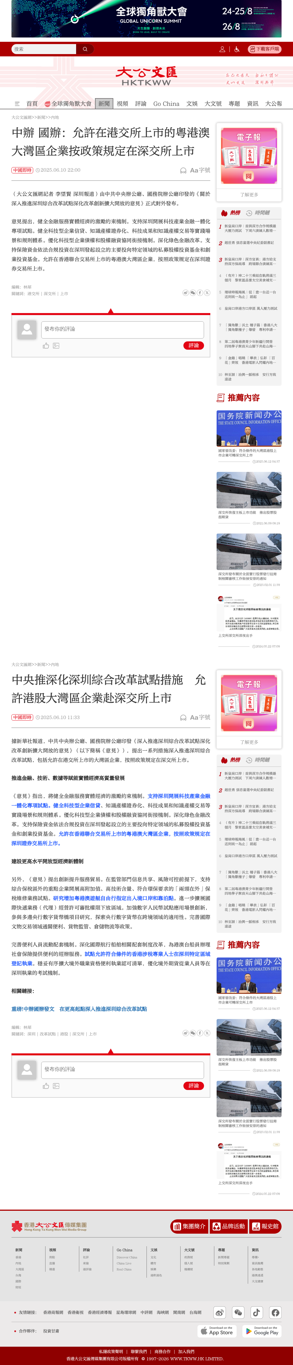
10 (220, 375)
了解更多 (249, 194)
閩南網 (179, 1312)
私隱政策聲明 (111, 1351)
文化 (153, 1257)
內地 (55, 117)
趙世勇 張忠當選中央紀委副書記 (249, 243)
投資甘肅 (51, 1331)
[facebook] (200, 1033)
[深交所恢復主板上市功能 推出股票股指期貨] (249, 490)
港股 (64, 1034)
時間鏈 (262, 213)
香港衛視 (76, 1312)
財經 (18, 1287)
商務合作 (163, 1351)
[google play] (262, 1331)
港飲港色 (156, 1275)
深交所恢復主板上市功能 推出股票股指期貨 (247, 515)
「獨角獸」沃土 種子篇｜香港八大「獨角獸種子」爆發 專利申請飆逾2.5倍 (251, 327)
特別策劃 (223, 1263)
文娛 (154, 1250)
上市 (64, 294)
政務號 (188, 1257)
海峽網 (163, 1312)
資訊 (255, 1250)
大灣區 (19, 1269)
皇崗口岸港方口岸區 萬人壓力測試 (251, 308)
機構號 (188, 1269)
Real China (124, 1269)
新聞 (41, 117)
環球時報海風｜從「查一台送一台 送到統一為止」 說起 (250, 294)
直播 (52, 1263)
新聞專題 (223, 1257)
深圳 (31, 1034)
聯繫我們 (139, 1351)
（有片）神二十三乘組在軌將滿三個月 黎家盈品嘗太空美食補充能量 (250, 278)
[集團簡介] (177, 1226)
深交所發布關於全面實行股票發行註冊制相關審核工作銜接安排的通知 (247, 576)
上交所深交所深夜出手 (235, 636)
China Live (124, 1263)
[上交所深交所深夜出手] (249, 613)
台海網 (195, 1312)
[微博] (186, 293)
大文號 (189, 1250)
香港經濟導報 (100, 1312)
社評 (86, 1257)
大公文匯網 (21, 117)
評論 (194, 346)
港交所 (33, 294)
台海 (18, 1275)
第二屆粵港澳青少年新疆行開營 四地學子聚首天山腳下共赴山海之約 (250, 344)
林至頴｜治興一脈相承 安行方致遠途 (250, 377)
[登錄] (222, 49)
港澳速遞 (257, 1275)
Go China (124, 1250)
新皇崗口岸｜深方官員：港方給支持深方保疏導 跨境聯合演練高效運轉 (250, 261)
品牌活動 (233, 1226)
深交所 (50, 294)
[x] (207, 293)
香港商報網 (53, 1312)
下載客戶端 (267, 49)
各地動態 (257, 1269)
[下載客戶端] (252, 49)
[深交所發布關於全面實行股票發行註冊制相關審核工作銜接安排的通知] (249, 551)
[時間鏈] (249, 213)
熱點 (52, 1257)
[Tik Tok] (256, 1312)
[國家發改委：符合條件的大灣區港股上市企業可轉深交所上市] (249, 428)
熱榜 (235, 213)
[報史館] (256, 1226)
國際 (18, 1281)
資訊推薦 (257, 1263)
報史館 (270, 1226)
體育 (153, 1263)
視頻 (52, 1250)
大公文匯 (146, 76)
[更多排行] (224, 213)
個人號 (188, 1263)
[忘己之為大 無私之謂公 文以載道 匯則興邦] (252, 79)
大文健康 (257, 1281)
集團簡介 (194, 1226)
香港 (18, 1257)
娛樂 (153, 1269)
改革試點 (48, 1034)
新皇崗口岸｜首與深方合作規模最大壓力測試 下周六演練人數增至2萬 (251, 228)
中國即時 (22, 170)
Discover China (127, 1257)
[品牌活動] (217, 1226)
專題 (221, 1250)
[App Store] (217, 1331)
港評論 (87, 1269)
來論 (86, 1263)
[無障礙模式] (237, 49)
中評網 (146, 1312)
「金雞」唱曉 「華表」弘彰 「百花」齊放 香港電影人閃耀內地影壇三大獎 (250, 360)
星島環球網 (126, 1312)
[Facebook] (200, 293)
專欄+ (255, 1257)
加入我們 (186, 1351)
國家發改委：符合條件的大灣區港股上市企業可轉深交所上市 (247, 453)
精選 (52, 1269)
